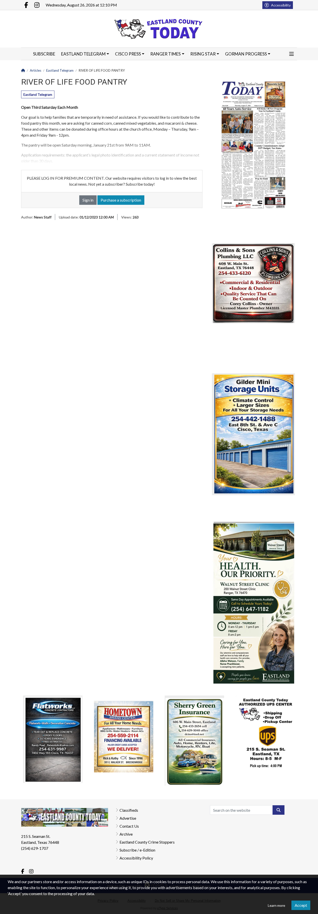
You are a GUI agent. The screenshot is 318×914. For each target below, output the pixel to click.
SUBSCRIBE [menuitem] (44, 53)
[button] (291, 54)
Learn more (276, 905)
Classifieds (128, 810)
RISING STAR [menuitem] (203, 53)
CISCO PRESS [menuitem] (128, 53)
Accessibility (281, 5)
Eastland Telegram (37, 94)
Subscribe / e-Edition (137, 850)
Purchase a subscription (121, 200)
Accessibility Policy (136, 858)
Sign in (87, 200)
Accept (301, 905)
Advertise (127, 818)
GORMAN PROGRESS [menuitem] (246, 53)
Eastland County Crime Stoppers (147, 842)
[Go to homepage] (159, 29)
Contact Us (129, 826)
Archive (126, 834)
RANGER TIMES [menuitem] (165, 53)
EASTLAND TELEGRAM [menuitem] (83, 53)
